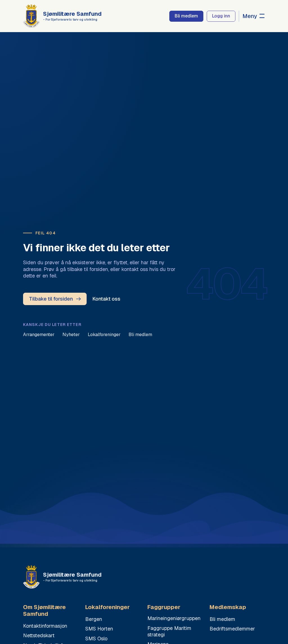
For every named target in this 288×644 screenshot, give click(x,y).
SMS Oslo (96, 638)
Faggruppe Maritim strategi (169, 631)
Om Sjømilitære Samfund (44, 611)
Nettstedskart (39, 635)
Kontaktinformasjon (45, 626)
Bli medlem (140, 334)
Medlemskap (228, 607)
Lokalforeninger (104, 334)
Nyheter (71, 334)
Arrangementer (39, 334)
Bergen (93, 619)
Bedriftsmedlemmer (232, 628)
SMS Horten (99, 628)
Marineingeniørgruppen (174, 618)
